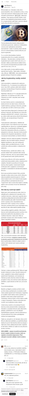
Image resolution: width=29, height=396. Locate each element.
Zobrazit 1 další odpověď (9, 369)
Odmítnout (5, 394)
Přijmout (12, 394)
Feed (7, 1)
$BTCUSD (17, 15)
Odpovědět (10, 358)
